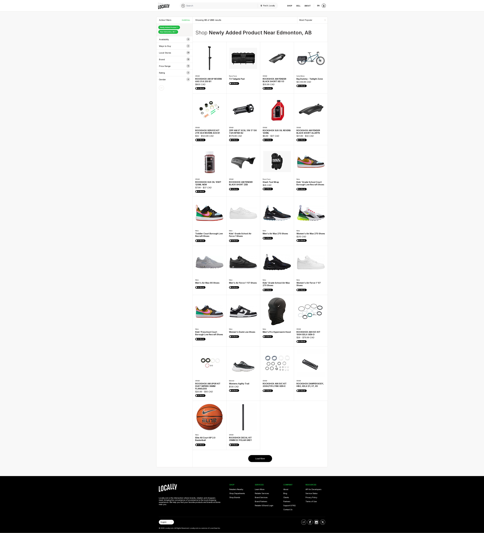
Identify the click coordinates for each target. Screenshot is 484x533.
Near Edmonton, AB (167, 32)
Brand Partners (261, 501)
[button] (174, 39)
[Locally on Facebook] (310, 522)
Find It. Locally (269, 6)
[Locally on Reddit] (303, 522)
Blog (285, 493)
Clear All (186, 20)
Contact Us (287, 509)
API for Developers (313, 489)
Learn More (259, 489)
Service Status (311, 493)
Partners (286, 501)
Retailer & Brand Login (264, 505)
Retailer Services (262, 493)
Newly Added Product (168, 27)
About (308, 6)
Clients (286, 497)
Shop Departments (237, 493)
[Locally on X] (322, 522)
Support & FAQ (289, 505)
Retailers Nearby (236, 489)
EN (318, 6)
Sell (298, 6)
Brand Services (261, 497)
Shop (289, 6)
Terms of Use (311, 501)
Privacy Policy (311, 497)
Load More (260, 459)
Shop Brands (234, 497)
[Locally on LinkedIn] (316, 522)
